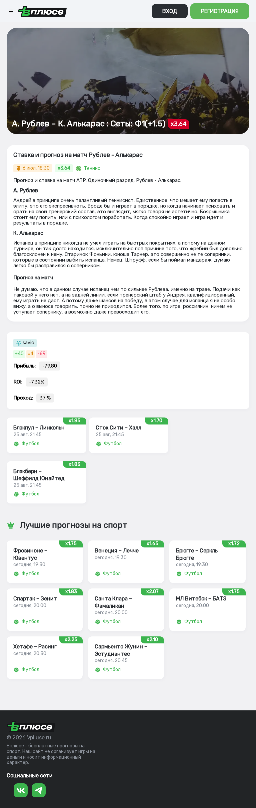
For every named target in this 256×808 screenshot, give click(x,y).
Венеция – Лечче (117, 550)
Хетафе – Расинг (35, 646)
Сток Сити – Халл (118, 427)
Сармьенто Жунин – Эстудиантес (121, 650)
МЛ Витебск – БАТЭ (201, 598)
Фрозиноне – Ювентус (30, 554)
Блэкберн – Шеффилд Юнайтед (39, 474)
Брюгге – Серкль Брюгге (197, 554)
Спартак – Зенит (35, 598)
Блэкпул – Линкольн (39, 427)
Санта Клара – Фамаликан (113, 602)
